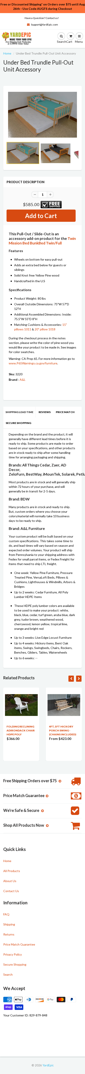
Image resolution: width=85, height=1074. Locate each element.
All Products (11, 871)
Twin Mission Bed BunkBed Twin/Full (42, 240)
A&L (23, 379)
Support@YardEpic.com (44, 24)
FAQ (6, 914)
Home (7, 53)
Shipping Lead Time (19, 412)
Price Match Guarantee (19, 944)
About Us (9, 881)
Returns (8, 934)
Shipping (9, 924)
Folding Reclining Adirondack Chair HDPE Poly (21, 730)
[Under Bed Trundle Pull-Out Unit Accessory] (42, 114)
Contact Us (11, 891)
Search (8, 974)
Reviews (45, 412)
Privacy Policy (12, 954)
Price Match (65, 412)
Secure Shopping (18, 423)
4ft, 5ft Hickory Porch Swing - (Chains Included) (62, 730)
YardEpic (48, 1065)
